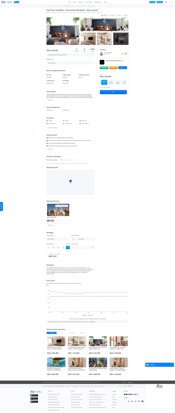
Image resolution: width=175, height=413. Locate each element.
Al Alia (59, 6)
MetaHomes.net (61, 386)
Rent (74, 2)
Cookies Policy (94, 386)
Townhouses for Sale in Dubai (76, 399)
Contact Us (114, 404)
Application (114, 399)
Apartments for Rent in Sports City (95, 397)
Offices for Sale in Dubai (75, 404)
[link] (49, 6)
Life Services (81, 2)
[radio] (104, 82)
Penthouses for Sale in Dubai (76, 407)
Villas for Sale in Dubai (75, 397)
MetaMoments (98, 2)
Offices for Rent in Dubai (52, 399)
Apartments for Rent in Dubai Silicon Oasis (97, 394)
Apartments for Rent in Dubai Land (95, 399)
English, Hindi (106, 54)
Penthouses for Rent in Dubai (53, 410)
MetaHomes (49, 6)
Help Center (114, 402)
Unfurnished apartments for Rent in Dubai (56, 407)
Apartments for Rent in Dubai (53, 394)
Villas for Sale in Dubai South (94, 404)
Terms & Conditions (75, 386)
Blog (113, 407)
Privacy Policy (67, 386)
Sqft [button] (120, 386)
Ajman (55, 6)
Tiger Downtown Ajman (68, 6)
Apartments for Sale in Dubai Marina (96, 402)
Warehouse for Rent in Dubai (53, 402)
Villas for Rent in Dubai (52, 397)
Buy (69, 2)
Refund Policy (83, 386)
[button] (165, 2)
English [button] (130, 386)
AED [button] (125, 386)
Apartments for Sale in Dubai (76, 394)
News (105, 2)
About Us (114, 394)
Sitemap (88, 386)
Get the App (89, 2)
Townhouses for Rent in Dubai (53, 404)
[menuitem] (69, 2)
